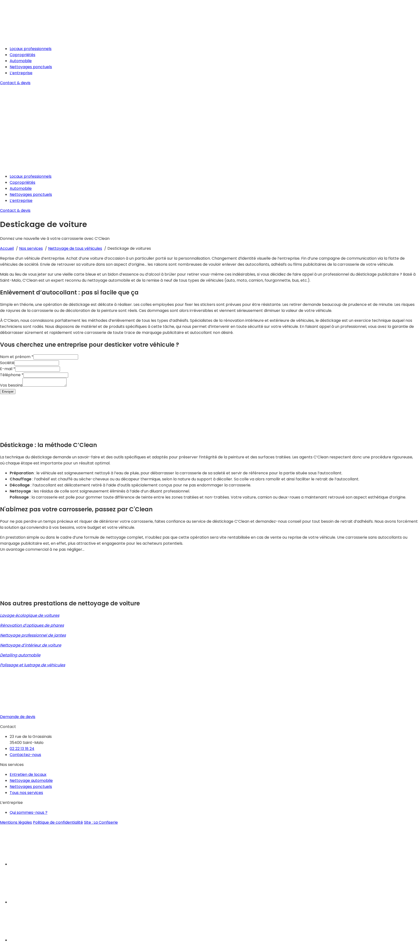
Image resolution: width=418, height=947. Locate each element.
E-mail (7, 369)
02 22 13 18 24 (22, 748)
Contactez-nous (25, 754)
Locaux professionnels (31, 48)
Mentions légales (16, 822)
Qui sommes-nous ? (28, 812)
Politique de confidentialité (58, 822)
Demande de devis (17, 716)
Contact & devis (15, 83)
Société (7, 363)
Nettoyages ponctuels (31, 67)
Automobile (21, 61)
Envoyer (8, 391)
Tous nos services (26, 792)
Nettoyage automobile (31, 780)
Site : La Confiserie (101, 822)
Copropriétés (22, 55)
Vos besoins (11, 385)
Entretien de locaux (28, 774)
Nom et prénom (16, 357)
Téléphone (11, 375)
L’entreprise (21, 73)
